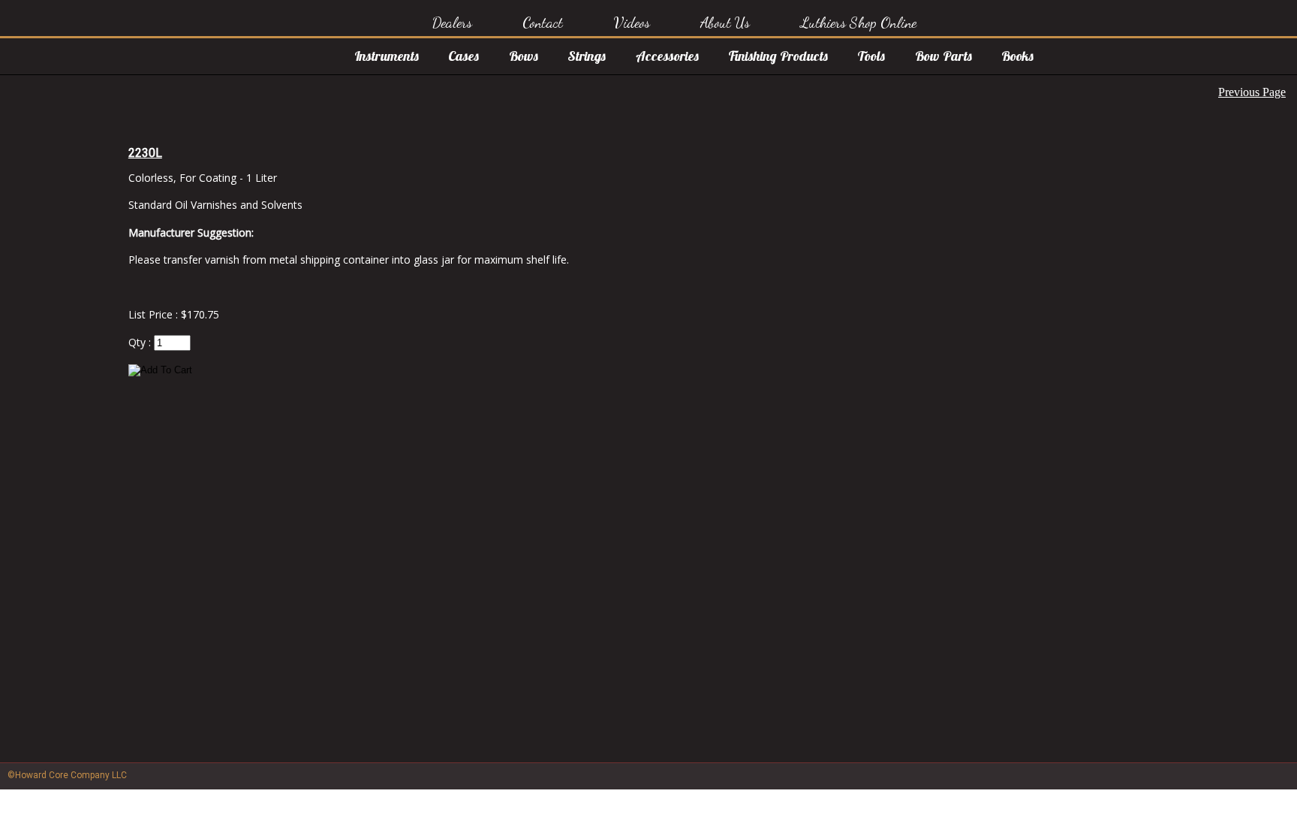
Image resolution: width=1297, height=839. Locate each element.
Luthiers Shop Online (858, 23)
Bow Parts (943, 56)
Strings (586, 56)
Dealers (452, 23)
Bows (523, 56)
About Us (725, 23)
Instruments (386, 56)
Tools (871, 56)
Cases (463, 56)
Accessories (667, 56)
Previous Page (1252, 92)
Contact (542, 23)
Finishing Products (778, 56)
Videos (632, 23)
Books (1017, 56)
